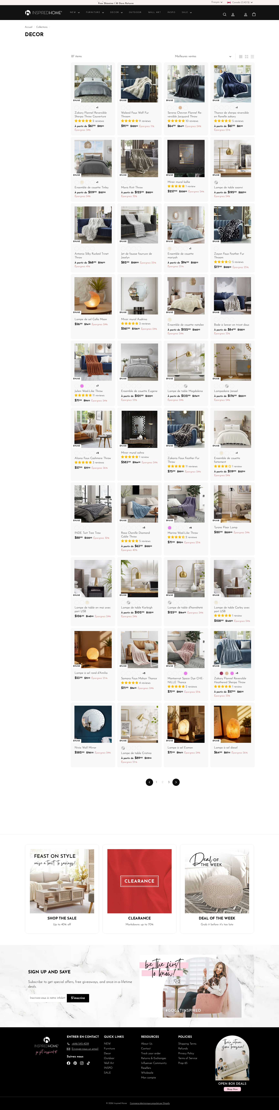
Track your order (151, 1053)
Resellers (146, 1068)
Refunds (183, 1048)
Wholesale (147, 1072)
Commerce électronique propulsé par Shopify (150, 1103)
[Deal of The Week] (217, 881)
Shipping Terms (187, 1043)
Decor (115, 12)
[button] (84, 121)
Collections (42, 27)
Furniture (93, 12)
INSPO (171, 12)
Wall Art (154, 12)
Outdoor (135, 12)
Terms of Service (187, 1058)
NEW (73, 12)
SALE (185, 12)
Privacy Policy (186, 1053)
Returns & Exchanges (153, 1058)
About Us (146, 1043)
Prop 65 (182, 1063)
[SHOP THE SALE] (62, 881)
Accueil (29, 27)
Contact (146, 1048)
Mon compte (148, 1077)
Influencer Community (154, 1063)
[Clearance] (139, 881)
